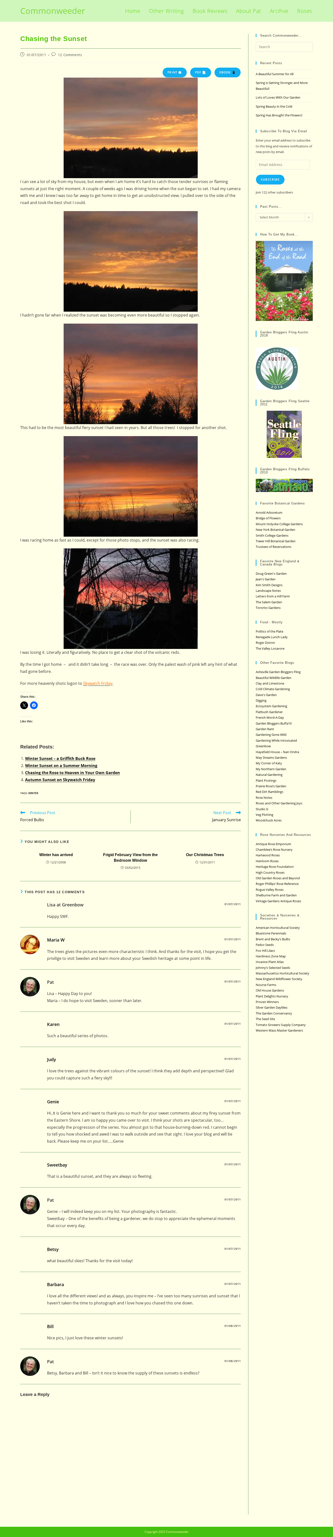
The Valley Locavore (270, 648)
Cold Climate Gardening (273, 689)
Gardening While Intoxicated (276, 740)
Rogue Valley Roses (270, 889)
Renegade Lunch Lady (272, 637)
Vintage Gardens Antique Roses (278, 901)
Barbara (55, 1284)
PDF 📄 (200, 72)
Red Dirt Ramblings (269, 791)
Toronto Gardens (268, 607)
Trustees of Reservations (273, 546)
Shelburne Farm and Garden (276, 895)
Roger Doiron (265, 642)
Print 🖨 (174, 72)
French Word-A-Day (270, 717)
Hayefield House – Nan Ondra (277, 752)
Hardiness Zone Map (271, 956)
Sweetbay (57, 1165)
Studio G (262, 809)
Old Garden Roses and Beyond (278, 878)
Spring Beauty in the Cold (274, 106)
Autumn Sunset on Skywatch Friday (60, 779)
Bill (50, 1326)
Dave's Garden (266, 695)
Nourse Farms (266, 985)
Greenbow (263, 746)
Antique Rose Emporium (273, 844)
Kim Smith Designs (269, 585)
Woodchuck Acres (269, 820)
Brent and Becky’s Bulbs (273, 939)
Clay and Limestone (270, 683)
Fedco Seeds (265, 945)
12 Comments (70, 54)
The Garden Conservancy (274, 1013)
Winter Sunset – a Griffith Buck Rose (60, 758)
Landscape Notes (268, 590)
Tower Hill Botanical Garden (275, 541)
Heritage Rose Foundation (275, 866)
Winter (33, 793)
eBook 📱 (227, 72)
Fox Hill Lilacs (265, 950)
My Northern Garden (271, 769)
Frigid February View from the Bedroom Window (130, 857)
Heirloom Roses (267, 861)
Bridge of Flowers (268, 518)
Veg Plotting (264, 814)
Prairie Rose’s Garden (271, 786)
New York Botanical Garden (275, 529)
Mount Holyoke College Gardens (279, 524)
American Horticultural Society (278, 927)
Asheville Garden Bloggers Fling (278, 672)
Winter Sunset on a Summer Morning (61, 765)
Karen (53, 1024)
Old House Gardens (270, 990)
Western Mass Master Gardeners (279, 1030)
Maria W (56, 940)
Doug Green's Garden (271, 573)
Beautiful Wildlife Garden (273, 678)
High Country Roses (270, 872)
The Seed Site (265, 1019)
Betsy (53, 1249)
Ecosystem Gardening (271, 706)
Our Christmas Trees (205, 855)
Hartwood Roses (268, 855)
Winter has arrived (56, 855)
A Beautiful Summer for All (275, 74)
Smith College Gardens (272, 535)
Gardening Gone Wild (271, 734)
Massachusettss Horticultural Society (282, 973)
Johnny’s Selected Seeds (273, 967)
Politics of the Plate (269, 631)
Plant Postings (266, 780)
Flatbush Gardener (269, 712)
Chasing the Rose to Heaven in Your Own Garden (72, 772)
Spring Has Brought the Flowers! (279, 115)
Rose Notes (264, 797)
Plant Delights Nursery (272, 996)
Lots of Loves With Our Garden (278, 97)
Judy (51, 1059)
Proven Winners (267, 1002)
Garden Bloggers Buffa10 (274, 723)
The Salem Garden (269, 602)
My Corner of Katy (269, 763)
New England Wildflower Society (279, 979)
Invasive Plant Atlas (270, 962)
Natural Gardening (269, 774)
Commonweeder (52, 10)
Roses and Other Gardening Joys (279, 803)
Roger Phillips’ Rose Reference (277, 883)
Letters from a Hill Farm (273, 596)
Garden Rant (265, 729)
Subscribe (270, 179)
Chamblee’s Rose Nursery (274, 849)
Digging (261, 700)
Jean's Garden (265, 579)
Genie (53, 1102)
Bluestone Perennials (271, 933)
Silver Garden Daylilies (271, 1007)
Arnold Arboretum (269, 512)
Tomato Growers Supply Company (281, 1025)
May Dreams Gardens (271, 757)
